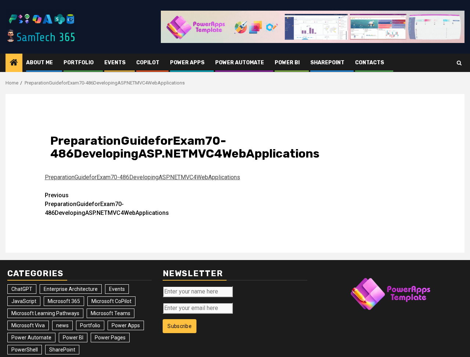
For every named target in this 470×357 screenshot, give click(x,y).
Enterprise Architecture (71, 289)
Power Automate (239, 63)
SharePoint (327, 63)
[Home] (14, 63)
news (62, 325)
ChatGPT (21, 289)
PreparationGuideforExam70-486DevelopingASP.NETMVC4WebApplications (142, 177)
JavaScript (23, 301)
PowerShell (24, 350)
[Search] (459, 63)
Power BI (287, 63)
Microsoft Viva (28, 325)
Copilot (147, 63)
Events (115, 63)
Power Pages (110, 337)
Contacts (369, 63)
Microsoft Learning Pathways (45, 313)
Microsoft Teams (110, 313)
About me (39, 63)
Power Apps (187, 63)
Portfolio (79, 63)
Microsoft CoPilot (111, 301)
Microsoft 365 (64, 301)
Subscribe (179, 326)
